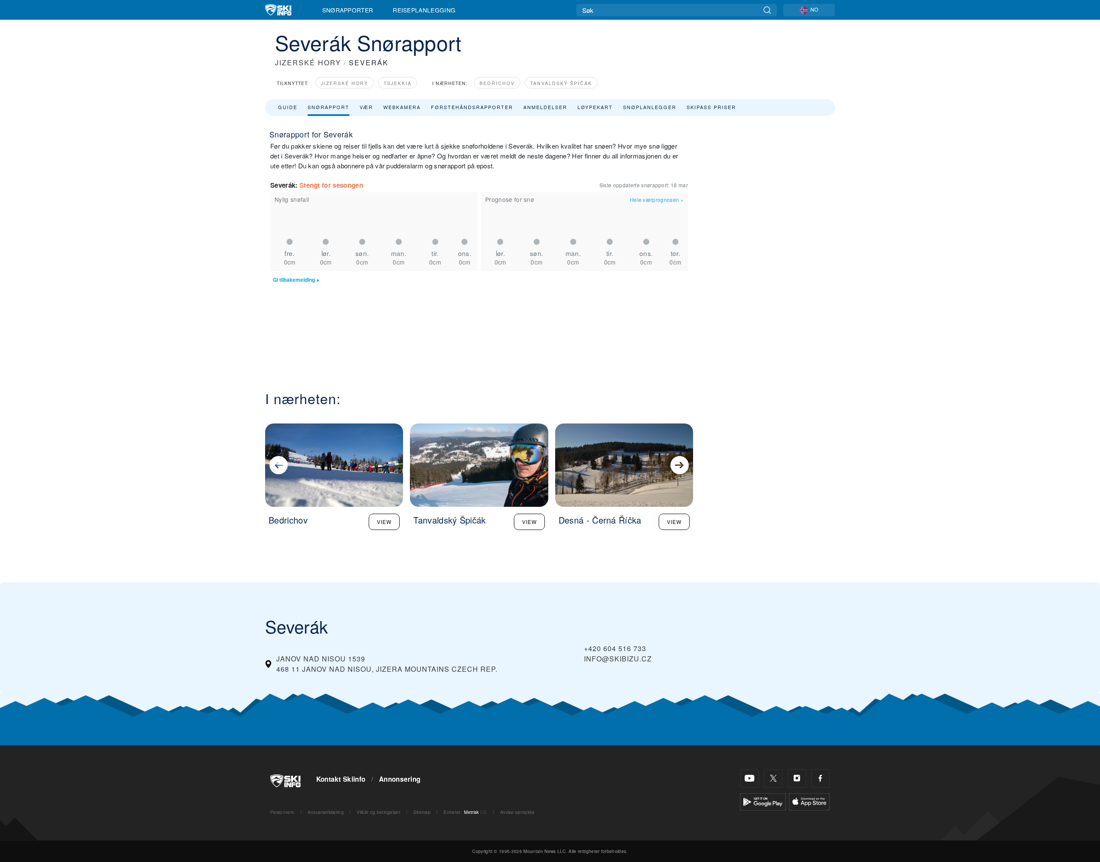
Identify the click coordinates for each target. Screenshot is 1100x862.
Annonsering (400, 779)
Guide (287, 107)
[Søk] (767, 10)
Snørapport (328, 107)
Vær (366, 107)
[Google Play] (763, 800)
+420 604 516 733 (615, 648)
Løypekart (595, 107)
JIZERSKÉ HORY (308, 62)
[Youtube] (749, 778)
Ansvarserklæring (326, 812)
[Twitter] (773, 778)
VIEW (384, 521)
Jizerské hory (344, 83)
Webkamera (402, 107)
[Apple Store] (809, 800)
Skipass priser (711, 107)
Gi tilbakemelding (294, 279)
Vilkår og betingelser (378, 812)
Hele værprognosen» (657, 199)
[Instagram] (797, 778)
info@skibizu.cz (618, 659)
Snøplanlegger (649, 107)
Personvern (282, 812)
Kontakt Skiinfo (341, 779)
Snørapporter (347, 10)
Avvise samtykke (517, 812)
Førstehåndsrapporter (472, 107)
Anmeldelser (545, 107)
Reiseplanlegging (424, 10)
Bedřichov (497, 83)
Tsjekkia (398, 83)
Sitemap (422, 812)
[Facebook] (820, 778)
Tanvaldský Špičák (561, 83)
